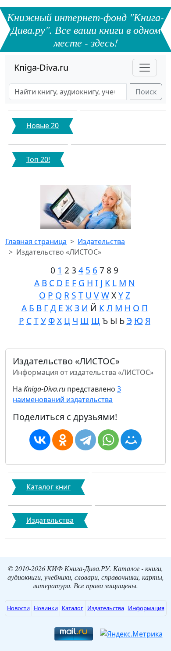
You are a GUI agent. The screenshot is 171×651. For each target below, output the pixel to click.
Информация (146, 608)
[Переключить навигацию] (144, 67)
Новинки (46, 608)
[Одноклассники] (62, 439)
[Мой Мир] (131, 439)
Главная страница (36, 241)
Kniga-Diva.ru (41, 67)
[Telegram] (85, 439)
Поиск (146, 92)
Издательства (101, 241)
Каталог (72, 608)
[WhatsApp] (108, 439)
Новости (18, 608)
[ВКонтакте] (39, 439)
